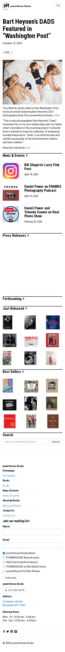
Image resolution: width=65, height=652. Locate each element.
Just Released (14, 308)
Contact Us (9, 515)
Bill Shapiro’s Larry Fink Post (41, 167)
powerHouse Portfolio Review (23, 571)
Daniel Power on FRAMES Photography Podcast (42, 188)
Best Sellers (12, 372)
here (28, 147)
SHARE (7, 52)
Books (6, 485)
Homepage (9, 475)
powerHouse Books (13, 466)
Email (6, 539)
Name (6, 526)
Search (56, 441)
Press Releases (15, 235)
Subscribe (10, 577)
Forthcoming (12, 299)
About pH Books (12, 505)
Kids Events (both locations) (22, 562)
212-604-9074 (15, 590)
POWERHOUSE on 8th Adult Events (26, 566)
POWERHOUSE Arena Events (22, 557)
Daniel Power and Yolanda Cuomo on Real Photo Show (41, 212)
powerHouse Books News (20, 553)
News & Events (14, 155)
